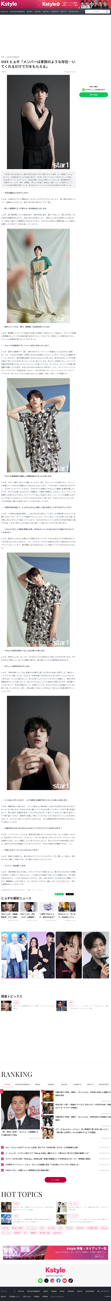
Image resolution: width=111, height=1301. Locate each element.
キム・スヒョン (31, 1228)
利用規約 (36, 1296)
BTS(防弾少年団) (92, 1228)
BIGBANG (17, 1233)
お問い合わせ (27, 1296)
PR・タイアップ (102, 1291)
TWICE (42, 1228)
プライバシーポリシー (57, 1296)
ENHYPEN (5, 1228)
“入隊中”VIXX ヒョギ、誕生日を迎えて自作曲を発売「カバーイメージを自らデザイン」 (48, 916)
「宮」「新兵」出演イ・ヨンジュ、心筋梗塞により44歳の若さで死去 (19, 1133)
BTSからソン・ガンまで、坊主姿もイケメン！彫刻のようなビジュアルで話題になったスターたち (67, 916)
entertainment (17, 12)
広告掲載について (14, 1296)
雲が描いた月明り (17, 1228)
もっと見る (55, 1180)
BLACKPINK (51, 1228)
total (7, 1084)
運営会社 (3, 1296)
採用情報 (45, 1296)
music (30, 12)
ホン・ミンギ (6, 1233)
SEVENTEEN (80, 1228)
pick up (21, 1291)
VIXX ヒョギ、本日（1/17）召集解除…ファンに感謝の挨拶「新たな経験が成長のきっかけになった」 (29, 916)
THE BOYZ (69, 1228)
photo (64, 12)
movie (46, 12)
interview (74, 12)
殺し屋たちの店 (44, 1233)
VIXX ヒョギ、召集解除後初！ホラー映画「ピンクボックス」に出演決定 (9, 916)
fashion (54, 12)
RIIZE (60, 1228)
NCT (25, 1233)
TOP (2, 57)
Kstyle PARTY (57, 1233)
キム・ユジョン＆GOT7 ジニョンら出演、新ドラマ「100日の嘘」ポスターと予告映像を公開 (41, 1147)
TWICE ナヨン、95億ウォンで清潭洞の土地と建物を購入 (27, 1170)
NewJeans (104, 1228)
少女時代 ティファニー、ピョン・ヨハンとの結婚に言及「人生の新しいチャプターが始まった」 (42, 1164)
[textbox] (97, 11)
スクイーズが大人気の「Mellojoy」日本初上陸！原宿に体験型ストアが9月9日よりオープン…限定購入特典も (48, 1158)
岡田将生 (33, 1233)
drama (38, 12)
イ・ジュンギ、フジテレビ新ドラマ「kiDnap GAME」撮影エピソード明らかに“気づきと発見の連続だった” (47, 1153)
